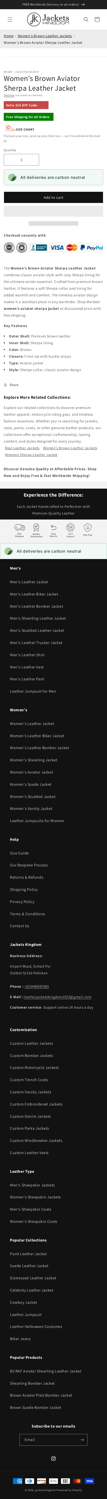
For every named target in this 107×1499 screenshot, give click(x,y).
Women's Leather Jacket (32, 723)
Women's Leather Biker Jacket (37, 735)
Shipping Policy (24, 889)
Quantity (10, 150)
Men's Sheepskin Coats (31, 1209)
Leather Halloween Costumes (36, 1326)
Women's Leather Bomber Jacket (39, 747)
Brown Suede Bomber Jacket (35, 1407)
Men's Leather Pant (27, 679)
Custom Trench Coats (29, 1079)
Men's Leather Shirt (27, 654)
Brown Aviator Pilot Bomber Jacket (41, 1395)
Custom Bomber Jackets (32, 1055)
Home (8, 35)
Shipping (9, 95)
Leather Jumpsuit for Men (33, 691)
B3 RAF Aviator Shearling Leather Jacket (45, 1371)
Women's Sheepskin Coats (33, 1221)
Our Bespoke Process (29, 865)
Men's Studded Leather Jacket (37, 630)
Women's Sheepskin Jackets (35, 1197)
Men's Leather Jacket (29, 582)
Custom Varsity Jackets (30, 1092)
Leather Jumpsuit (26, 1314)
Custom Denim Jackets (30, 1116)
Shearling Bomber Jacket (32, 1383)
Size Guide (19, 853)
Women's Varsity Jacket (31, 808)
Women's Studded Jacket (32, 796)
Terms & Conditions (27, 913)
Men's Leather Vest (27, 667)
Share (14, 385)
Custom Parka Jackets (29, 1128)
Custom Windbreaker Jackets (36, 1140)
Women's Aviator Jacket (31, 772)
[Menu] (9, 19)
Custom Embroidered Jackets (36, 1104)
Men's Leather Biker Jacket (34, 594)
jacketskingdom (45, 1490)
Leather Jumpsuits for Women (37, 820)
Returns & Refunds (26, 877)
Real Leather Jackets (22, 448)
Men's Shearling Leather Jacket (38, 618)
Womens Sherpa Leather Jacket (31, 454)
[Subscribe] (81, 1440)
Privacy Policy (22, 901)
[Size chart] (20, 130)
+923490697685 (36, 986)
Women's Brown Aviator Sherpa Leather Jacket (43, 42)
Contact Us (19, 925)
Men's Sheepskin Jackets (32, 1185)
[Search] (86, 19)
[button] (53, 211)
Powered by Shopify (69, 1490)
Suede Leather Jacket (29, 1265)
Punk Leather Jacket (28, 1253)
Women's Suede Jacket (31, 784)
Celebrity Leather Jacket (31, 1290)
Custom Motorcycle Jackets (34, 1067)
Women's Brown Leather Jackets (45, 35)
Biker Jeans (20, 1338)
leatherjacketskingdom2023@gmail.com (57, 996)
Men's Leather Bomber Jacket (36, 606)
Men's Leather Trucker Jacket (36, 642)
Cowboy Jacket (23, 1302)
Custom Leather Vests (29, 1152)
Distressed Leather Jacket (33, 1278)
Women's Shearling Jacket (33, 760)
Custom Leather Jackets (31, 1043)
